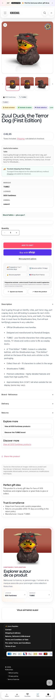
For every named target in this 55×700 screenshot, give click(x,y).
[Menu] (5, 13)
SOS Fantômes (9, 195)
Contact (8, 630)
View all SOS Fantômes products (17, 444)
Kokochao (9, 670)
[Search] (45, 13)
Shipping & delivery (13, 633)
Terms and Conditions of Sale (16, 640)
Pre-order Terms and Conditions (18, 643)
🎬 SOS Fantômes (9, 97)
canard (6, 204)
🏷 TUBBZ (22, 97)
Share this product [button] (12, 456)
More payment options (27, 259)
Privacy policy (13, 676)
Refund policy (13, 673)
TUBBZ (6, 187)
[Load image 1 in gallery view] (12, 84)
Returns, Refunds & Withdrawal (17, 636)
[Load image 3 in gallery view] (41, 84)
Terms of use (10, 646)
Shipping (21, 138)
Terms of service (13, 679)
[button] (51, 13)
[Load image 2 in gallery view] (27, 84)
